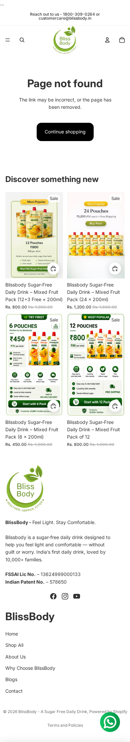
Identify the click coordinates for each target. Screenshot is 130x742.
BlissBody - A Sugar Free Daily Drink (52, 711)
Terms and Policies (65, 725)
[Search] (22, 40)
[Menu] (7, 40)
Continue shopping (65, 131)
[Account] (107, 40)
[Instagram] (65, 596)
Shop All (14, 645)
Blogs (11, 679)
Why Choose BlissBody (30, 668)
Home (11, 634)
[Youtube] (77, 596)
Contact (14, 691)
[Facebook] (53, 596)
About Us (15, 656)
